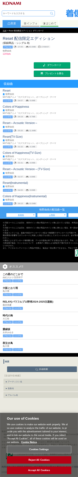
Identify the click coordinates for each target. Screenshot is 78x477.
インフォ (32, 23)
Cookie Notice (29, 442)
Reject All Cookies (38, 460)
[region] (39, 445)
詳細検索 (43, 369)
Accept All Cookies (39, 470)
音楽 (13, 23)
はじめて (51, 23)
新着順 (21, 215)
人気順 (52, 215)
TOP (5, 31)
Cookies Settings (39, 449)
